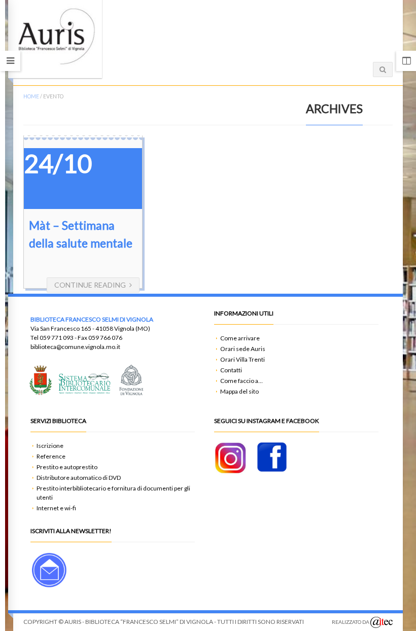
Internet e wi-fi (56, 508)
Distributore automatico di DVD (79, 477)
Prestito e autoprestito (67, 467)
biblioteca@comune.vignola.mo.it (75, 346)
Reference (51, 456)
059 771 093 (57, 337)
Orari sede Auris (242, 349)
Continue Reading (90, 285)
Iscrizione (50, 445)
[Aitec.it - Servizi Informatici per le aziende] (381, 622)
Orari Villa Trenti (242, 359)
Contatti (231, 370)
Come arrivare (240, 338)
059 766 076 (105, 337)
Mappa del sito (239, 391)
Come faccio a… (241, 380)
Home (31, 96)
